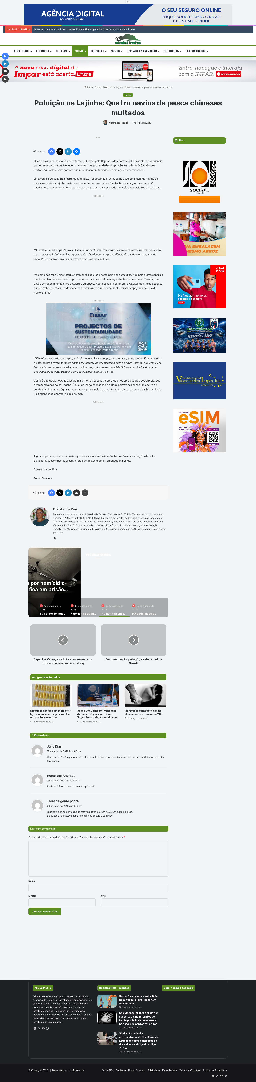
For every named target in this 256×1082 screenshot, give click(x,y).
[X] (39, 1028)
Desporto (97, 51)
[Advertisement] (98, 222)
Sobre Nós (107, 1070)
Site (103, 895)
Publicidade (154, 1070)
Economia (42, 51)
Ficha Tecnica (169, 1070)
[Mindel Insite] (128, 39)
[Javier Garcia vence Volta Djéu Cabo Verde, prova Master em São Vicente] (107, 1001)
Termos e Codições (189, 1070)
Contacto (121, 1070)
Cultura (62, 51)
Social (79, 51)
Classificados (195, 51)
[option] (52, 607)
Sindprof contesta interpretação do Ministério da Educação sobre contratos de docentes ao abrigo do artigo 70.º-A (138, 1041)
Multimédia (171, 51)
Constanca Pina (117, 122)
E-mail (32, 895)
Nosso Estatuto (136, 1070)
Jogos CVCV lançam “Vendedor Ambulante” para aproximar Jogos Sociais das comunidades (97, 714)
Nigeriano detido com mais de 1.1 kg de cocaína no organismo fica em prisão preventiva (50, 714)
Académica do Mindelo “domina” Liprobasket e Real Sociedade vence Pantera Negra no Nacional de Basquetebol (93, 29)
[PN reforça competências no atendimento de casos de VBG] (145, 696)
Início (90, 87)
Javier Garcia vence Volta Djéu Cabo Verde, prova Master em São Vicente (138, 1000)
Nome (31, 881)
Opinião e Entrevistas (142, 51)
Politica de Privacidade (215, 1070)
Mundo (115, 51)
